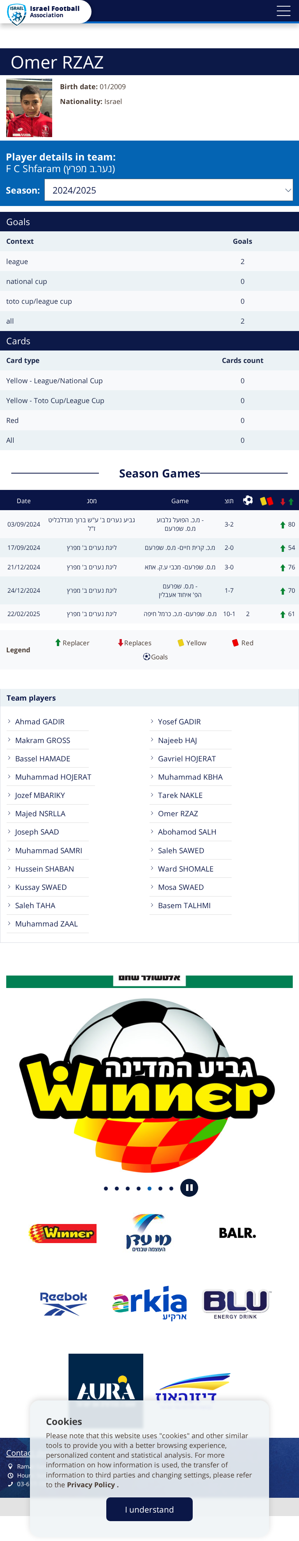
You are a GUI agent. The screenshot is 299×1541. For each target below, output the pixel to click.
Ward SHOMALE (186, 868)
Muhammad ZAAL (46, 923)
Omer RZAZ (178, 813)
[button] (283, 11)
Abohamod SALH (187, 831)
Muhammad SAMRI (48, 850)
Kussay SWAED (41, 887)
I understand (149, 1509)
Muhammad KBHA (190, 776)
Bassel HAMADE (42, 758)
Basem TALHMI (184, 905)
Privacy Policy (92, 1484)
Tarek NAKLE (180, 795)
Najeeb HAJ (177, 740)
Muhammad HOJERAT (53, 776)
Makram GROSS (42, 740)
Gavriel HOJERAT (187, 758)
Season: (23, 190)
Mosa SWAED (181, 887)
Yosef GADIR (179, 721)
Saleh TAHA (35, 905)
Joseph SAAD (37, 831)
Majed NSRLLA (40, 813)
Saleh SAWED (181, 850)
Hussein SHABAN (44, 868)
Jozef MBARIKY (40, 795)
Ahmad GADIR (40, 721)
